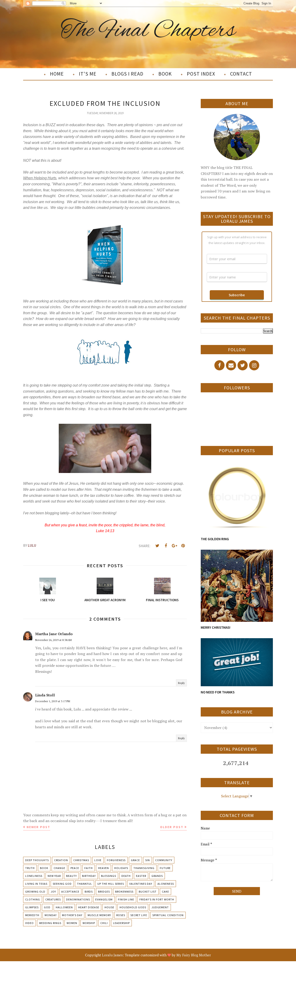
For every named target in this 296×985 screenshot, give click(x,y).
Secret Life (138, 915)
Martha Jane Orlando (54, 633)
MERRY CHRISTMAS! (215, 627)
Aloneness (165, 883)
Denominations (78, 899)
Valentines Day (140, 883)
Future (165, 868)
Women (72, 923)
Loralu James (112, 955)
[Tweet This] (157, 545)
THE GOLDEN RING (215, 539)
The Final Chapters (148, 30)
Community (163, 860)
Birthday (89, 876)
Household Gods (133, 907)
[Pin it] (183, 545)
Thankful (84, 883)
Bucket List (148, 891)
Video (29, 923)
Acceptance (70, 891)
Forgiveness (116, 860)
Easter (141, 876)
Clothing (32, 899)
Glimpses (32, 907)
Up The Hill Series (110, 883)
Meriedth (32, 915)
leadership (121, 923)
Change (59, 868)
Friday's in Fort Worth (156, 899)
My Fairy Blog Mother (193, 955)
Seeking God (62, 883)
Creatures (53, 899)
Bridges (104, 891)
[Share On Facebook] (166, 545)
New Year (54, 876)
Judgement (160, 907)
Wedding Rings (50, 923)
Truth (30, 868)
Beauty (71, 876)
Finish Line (126, 899)
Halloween (64, 907)
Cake (165, 891)
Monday (51, 915)
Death (126, 876)
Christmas (81, 860)
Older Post (171, 827)
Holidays (121, 868)
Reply (181, 683)
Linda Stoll (45, 695)
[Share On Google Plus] (174, 545)
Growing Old (35, 891)
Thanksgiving (143, 868)
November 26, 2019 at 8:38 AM (53, 640)
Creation (61, 860)
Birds (89, 891)
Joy (53, 891)
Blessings (108, 876)
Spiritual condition (168, 915)
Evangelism (104, 899)
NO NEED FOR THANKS (217, 692)
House (109, 907)
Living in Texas (36, 883)
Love (98, 860)
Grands (157, 876)
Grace (135, 860)
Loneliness (33, 876)
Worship (89, 923)
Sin (147, 860)
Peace (75, 868)
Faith (88, 868)
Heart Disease (88, 907)
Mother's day (72, 915)
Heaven (103, 868)
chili (104, 923)
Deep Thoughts (37, 860)
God (47, 907)
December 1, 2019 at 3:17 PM (52, 701)
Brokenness (124, 891)
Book (44, 868)
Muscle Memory (99, 915)
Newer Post (38, 827)
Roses (120, 915)
